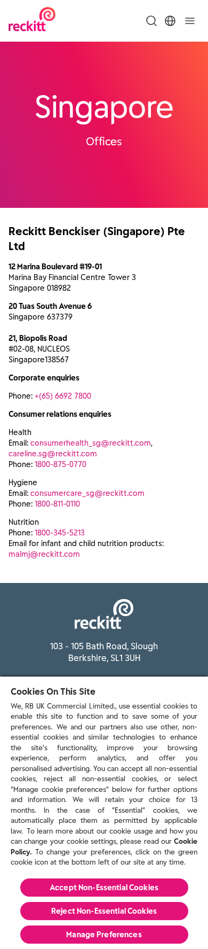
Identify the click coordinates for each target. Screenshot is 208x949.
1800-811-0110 (57, 504)
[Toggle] (189, 21)
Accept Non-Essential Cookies (104, 887)
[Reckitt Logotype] (32, 20)
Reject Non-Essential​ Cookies (104, 911)
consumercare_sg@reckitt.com (87, 493)
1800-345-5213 (60, 533)
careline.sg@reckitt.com (53, 453)
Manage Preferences (104, 934)
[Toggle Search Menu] (151, 21)
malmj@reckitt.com (44, 554)
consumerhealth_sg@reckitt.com (90, 443)
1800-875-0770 (60, 464)
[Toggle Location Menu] (170, 21)
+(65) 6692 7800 (63, 396)
